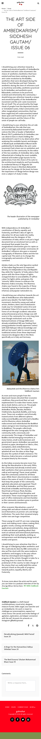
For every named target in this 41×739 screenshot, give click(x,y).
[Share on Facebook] (28, 625)
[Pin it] (37, 625)
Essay (9, 8)
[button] (2, 3)
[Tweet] (33, 625)
